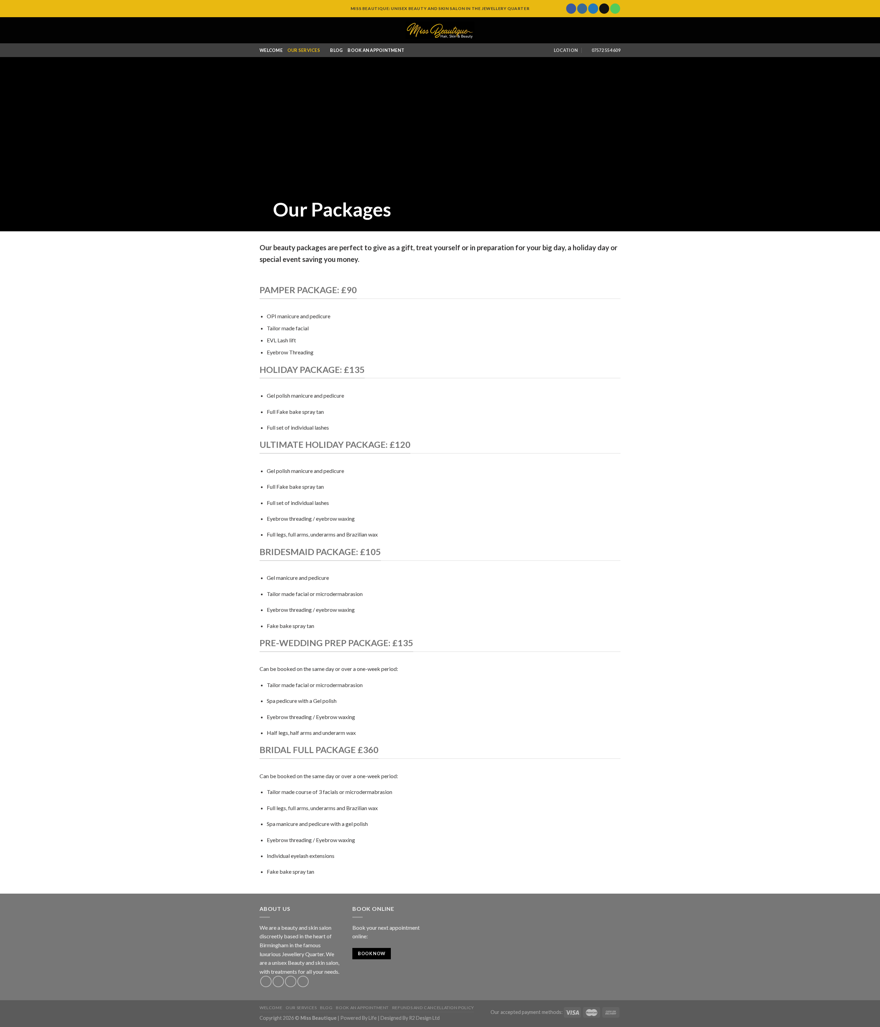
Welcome (271, 50)
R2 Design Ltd (424, 1018)
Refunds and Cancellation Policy (433, 1007)
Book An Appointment (376, 50)
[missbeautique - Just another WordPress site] (440, 30)
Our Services (303, 50)
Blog (336, 50)
